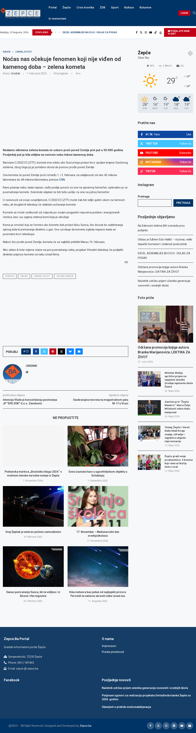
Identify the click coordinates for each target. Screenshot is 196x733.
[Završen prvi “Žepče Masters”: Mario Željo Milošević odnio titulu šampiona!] (149, 407)
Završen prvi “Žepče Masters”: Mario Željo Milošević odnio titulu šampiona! (177, 407)
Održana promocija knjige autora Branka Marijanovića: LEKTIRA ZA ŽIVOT (102, 32)
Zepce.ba (85, 725)
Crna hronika (85, 7)
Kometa (9, 276)
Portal (53, 7)
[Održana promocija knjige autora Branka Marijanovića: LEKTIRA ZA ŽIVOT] (165, 324)
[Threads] (160, 32)
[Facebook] (137, 32)
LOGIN (184, 13)
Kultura (129, 7)
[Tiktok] (155, 32)
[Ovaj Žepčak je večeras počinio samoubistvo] (33, 506)
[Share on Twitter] (44, 351)
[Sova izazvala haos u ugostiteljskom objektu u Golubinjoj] (98, 446)
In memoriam (57, 18)
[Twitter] (141, 32)
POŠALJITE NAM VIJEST (178, 32)
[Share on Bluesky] (70, 351)
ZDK (102, 7)
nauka (24, 276)
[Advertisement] (65, 107)
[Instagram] (146, 32)
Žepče (66, 7)
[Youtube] (150, 32)
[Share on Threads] (61, 351)
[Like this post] (27, 351)
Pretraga (143, 196)
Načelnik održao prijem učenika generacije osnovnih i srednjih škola (145, 687)
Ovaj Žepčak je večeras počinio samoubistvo (33, 531)
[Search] (194, 13)
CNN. (62, 179)
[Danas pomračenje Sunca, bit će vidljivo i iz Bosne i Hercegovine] (33, 566)
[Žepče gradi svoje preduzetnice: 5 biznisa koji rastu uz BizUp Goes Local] (149, 462)
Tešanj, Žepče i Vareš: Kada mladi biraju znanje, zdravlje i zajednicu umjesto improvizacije (177, 434)
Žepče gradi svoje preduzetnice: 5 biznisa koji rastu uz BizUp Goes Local (179, 461)
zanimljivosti (42, 276)
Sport (114, 7)
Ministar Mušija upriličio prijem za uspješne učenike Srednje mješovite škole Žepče (179, 379)
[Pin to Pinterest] (52, 351)
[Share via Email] (79, 351)
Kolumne (145, 7)
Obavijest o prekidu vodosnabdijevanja (126, 706)
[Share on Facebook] (36, 351)
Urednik (15, 73)
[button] (55, 32)
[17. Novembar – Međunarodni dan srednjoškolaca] (98, 506)
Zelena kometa (64, 276)
